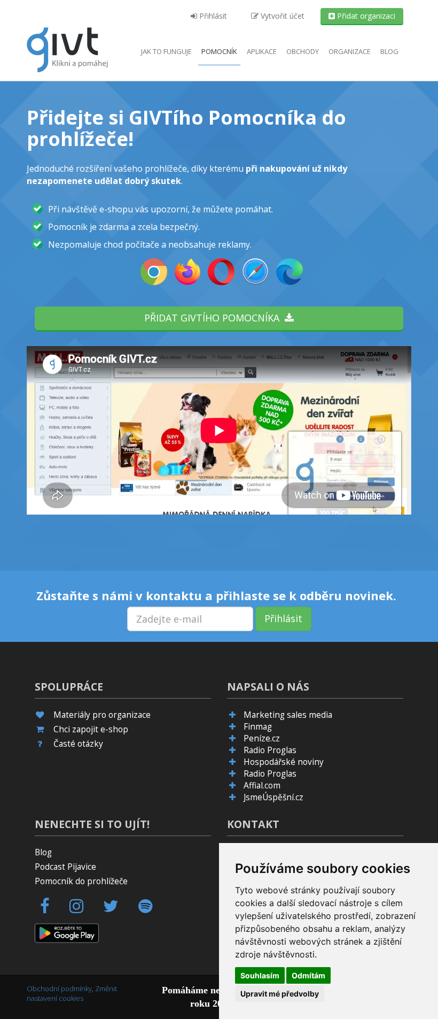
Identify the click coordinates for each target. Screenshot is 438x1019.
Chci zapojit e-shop (90, 729)
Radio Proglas (270, 750)
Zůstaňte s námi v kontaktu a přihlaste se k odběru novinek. (216, 595)
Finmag (258, 726)
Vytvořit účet (281, 16)
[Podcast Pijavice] (151, 909)
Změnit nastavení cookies (72, 993)
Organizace (349, 51)
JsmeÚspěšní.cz (273, 797)
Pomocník (219, 51)
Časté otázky (78, 743)
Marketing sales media (288, 715)
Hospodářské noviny (284, 762)
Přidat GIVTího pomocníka (214, 317)
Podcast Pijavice (65, 866)
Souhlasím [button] (259, 975)
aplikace (262, 51)
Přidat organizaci (365, 16)
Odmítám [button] (308, 975)
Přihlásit (212, 16)
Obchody (302, 51)
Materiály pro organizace (102, 715)
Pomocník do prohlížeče (81, 881)
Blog (389, 51)
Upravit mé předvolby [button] (279, 993)
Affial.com (262, 785)
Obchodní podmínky (59, 988)
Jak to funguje (166, 51)
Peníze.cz (262, 738)
